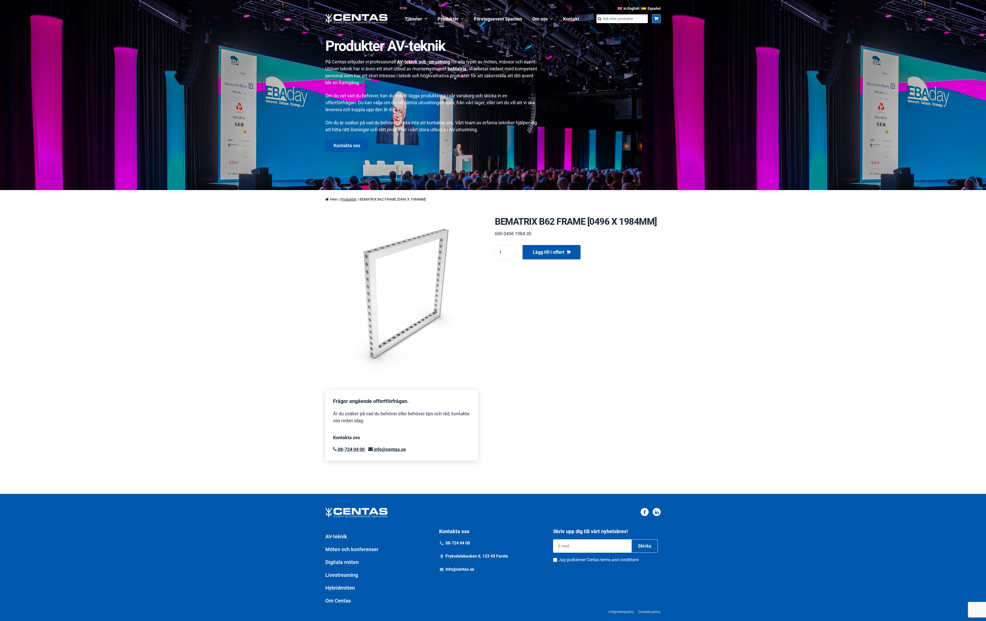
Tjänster (413, 19)
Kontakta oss (347, 145)
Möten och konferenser (351, 549)
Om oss (540, 19)
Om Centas (338, 601)
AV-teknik (336, 536)
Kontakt (571, 19)
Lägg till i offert (548, 252)
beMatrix (457, 68)
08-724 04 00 (351, 449)
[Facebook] (645, 512)
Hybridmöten (340, 588)
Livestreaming (341, 575)
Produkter (448, 19)
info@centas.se (389, 449)
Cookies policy (649, 612)
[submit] (599, 19)
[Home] (356, 18)
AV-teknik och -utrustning (423, 61)
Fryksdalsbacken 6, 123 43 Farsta (476, 556)
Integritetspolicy (621, 612)
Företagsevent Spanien (498, 19)
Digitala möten (342, 562)
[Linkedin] (657, 512)
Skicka (644, 546)
